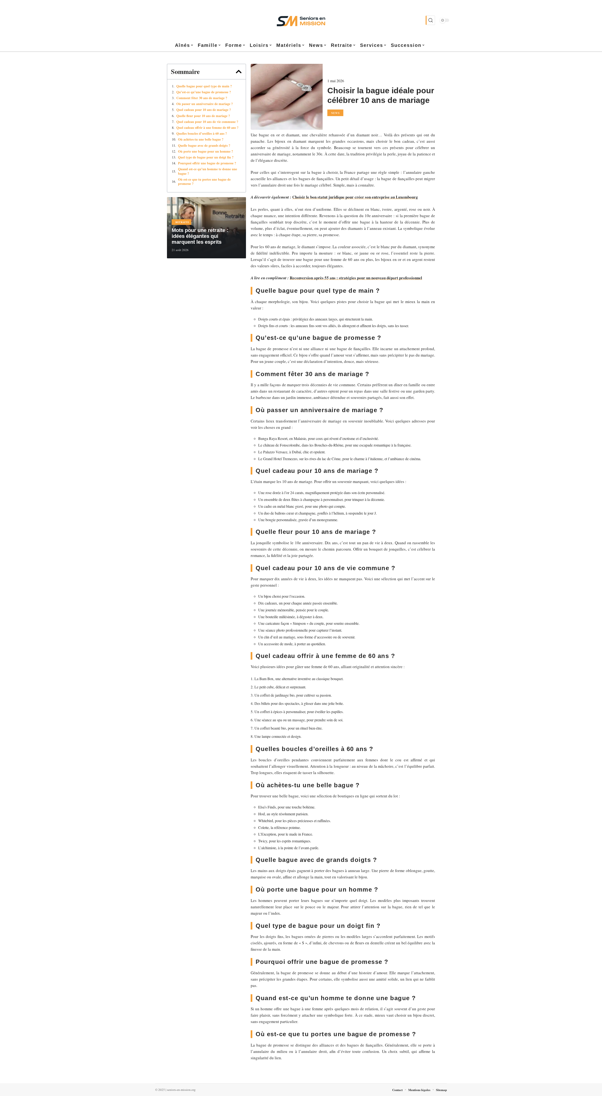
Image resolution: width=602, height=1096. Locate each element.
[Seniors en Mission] (301, 20)
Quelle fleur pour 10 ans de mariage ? (203, 116)
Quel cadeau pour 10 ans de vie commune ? (207, 122)
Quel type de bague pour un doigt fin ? (206, 157)
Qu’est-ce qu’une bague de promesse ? (203, 92)
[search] (430, 20)
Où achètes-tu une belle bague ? (200, 139)
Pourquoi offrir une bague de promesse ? (207, 163)
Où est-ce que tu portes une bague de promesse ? (204, 181)
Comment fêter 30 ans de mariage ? (201, 98)
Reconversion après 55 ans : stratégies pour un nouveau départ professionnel (356, 278)
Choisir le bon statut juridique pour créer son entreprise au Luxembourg (355, 197)
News (335, 113)
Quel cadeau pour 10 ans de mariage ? (203, 110)
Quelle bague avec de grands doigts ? (204, 145)
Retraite (182, 222)
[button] (238, 71)
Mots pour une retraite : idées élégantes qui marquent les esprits (200, 236)
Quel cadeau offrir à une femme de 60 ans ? (207, 128)
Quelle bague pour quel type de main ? (204, 86)
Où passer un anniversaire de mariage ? (204, 104)
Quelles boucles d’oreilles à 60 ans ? (201, 133)
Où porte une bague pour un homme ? (205, 151)
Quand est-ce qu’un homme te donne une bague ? (207, 171)
